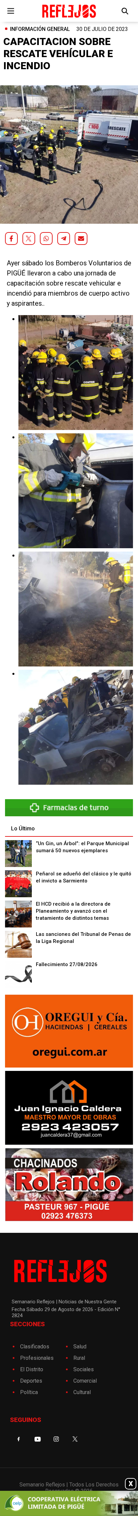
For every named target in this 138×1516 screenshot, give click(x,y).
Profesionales (37, 1358)
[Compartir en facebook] (11, 238)
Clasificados (34, 1346)
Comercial (85, 1381)
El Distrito (31, 1369)
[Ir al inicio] (69, 11)
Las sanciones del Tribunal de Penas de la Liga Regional (83, 937)
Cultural (82, 1392)
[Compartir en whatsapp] (46, 238)
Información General (40, 29)
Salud (79, 1346)
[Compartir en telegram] (63, 238)
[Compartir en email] (81, 238)
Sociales (83, 1369)
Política (29, 1392)
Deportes (31, 1381)
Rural (79, 1358)
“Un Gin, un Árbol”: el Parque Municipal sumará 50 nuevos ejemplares (82, 847)
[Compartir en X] (28, 238)
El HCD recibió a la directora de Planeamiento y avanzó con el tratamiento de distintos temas (73, 911)
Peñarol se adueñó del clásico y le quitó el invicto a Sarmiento (83, 877)
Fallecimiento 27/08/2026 (66, 964)
